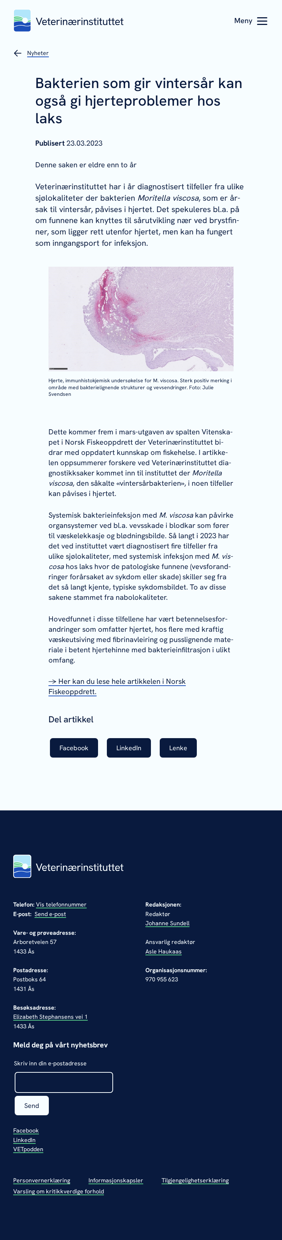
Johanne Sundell (167, 923)
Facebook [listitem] (73, 748)
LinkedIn (24, 1140)
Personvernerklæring (41, 1180)
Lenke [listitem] (178, 748)
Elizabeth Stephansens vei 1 (50, 1017)
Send (31, 1105)
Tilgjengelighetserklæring (195, 1180)
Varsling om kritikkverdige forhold (58, 1191)
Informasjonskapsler (115, 1180)
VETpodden (28, 1149)
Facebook (26, 1130)
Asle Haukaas (163, 951)
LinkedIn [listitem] (128, 748)
